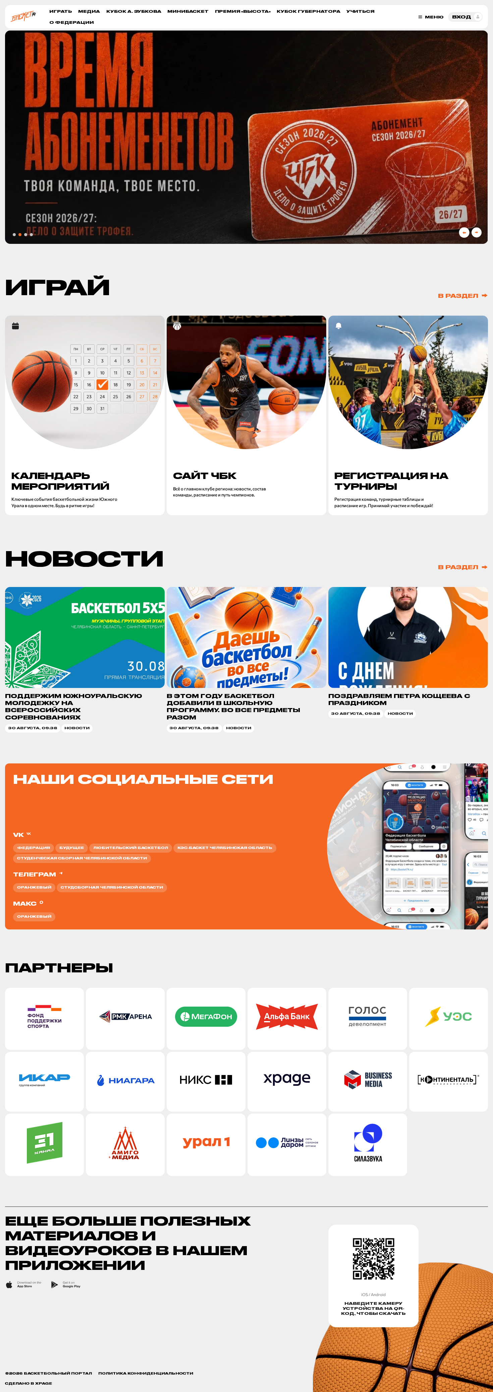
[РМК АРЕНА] (125, 1019)
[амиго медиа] (125, 1145)
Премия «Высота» (243, 11)
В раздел (458, 295)
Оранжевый (34, 887)
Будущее (71, 848)
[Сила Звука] (367, 1145)
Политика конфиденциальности (145, 1373)
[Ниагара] (125, 1082)
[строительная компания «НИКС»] (206, 1082)
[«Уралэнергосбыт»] (448, 1019)
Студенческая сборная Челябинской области (82, 858)
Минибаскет (188, 11)
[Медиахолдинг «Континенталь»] (448, 1082)
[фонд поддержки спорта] (44, 1019)
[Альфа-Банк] (287, 1019)
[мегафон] (206, 1019)
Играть (60, 11)
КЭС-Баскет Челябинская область (224, 848)
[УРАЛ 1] (206, 1145)
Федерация (33, 848)
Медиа (89, 11)
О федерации (71, 22)
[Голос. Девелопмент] (367, 1019)
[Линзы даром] (287, 1145)
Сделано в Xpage (28, 1383)
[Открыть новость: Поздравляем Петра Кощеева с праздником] (408, 659)
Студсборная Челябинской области (112, 887)
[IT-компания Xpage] (287, 1082)
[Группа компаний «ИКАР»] (44, 1082)
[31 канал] (44, 1145)
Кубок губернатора (308, 11)
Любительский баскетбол (130, 848)
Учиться (360, 11)
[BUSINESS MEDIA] (367, 1082)
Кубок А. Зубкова (133, 11)
